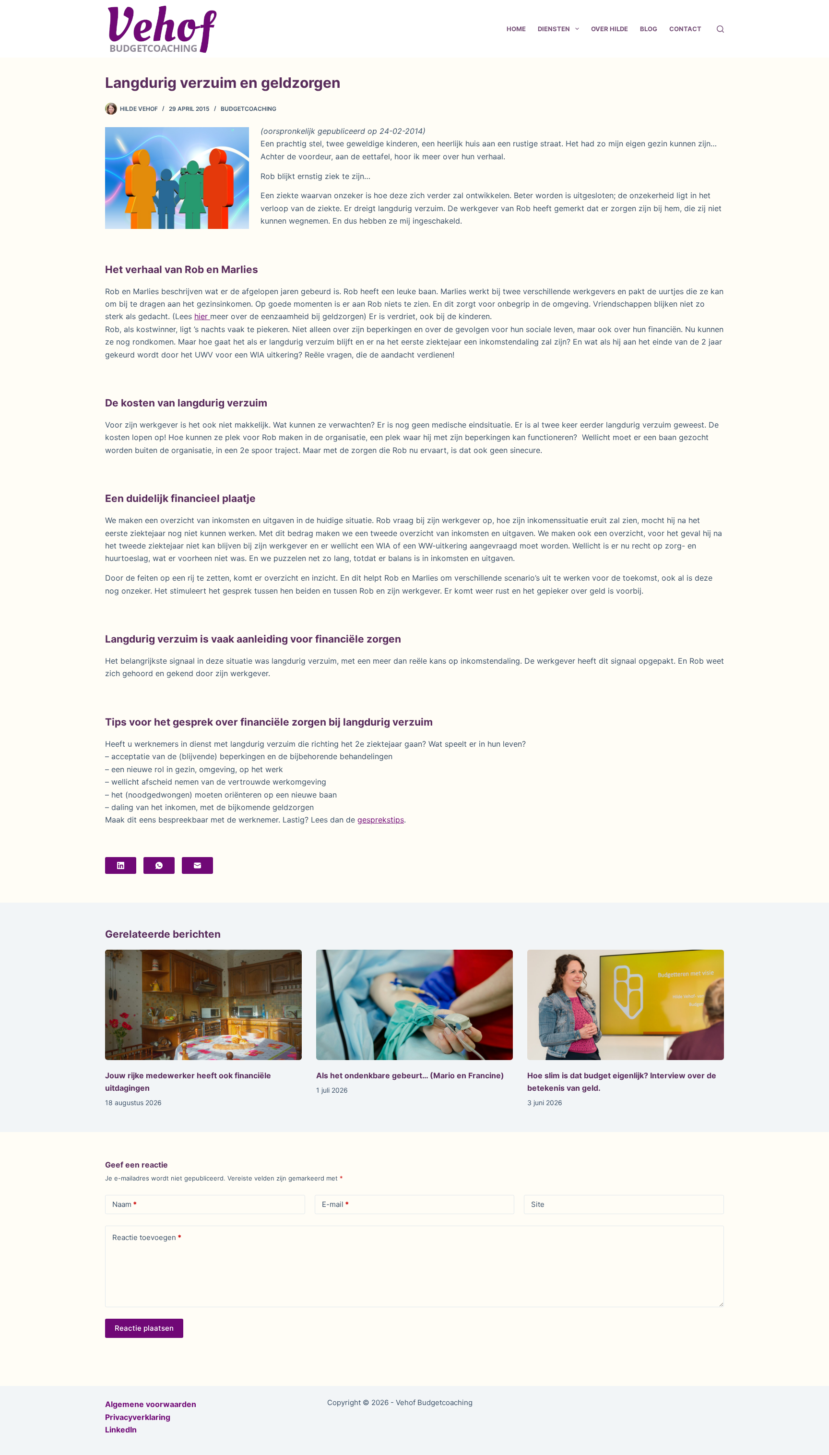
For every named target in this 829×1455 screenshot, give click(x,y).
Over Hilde (609, 29)
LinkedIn (121, 1429)
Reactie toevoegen (146, 1237)
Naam (124, 1204)
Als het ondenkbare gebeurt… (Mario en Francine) (410, 1075)
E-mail (335, 1204)
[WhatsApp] (159, 865)
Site (538, 1204)
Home (516, 29)
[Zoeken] (720, 29)
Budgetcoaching (248, 108)
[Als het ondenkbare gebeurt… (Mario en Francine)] (414, 1005)
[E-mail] (197, 865)
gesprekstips (380, 819)
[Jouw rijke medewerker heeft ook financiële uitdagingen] (203, 1005)
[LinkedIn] (120, 865)
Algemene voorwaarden (150, 1404)
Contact (685, 29)
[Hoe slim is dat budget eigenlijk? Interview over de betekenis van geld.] (625, 1005)
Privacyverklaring (137, 1417)
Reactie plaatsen (144, 1328)
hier (202, 316)
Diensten (554, 29)
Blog (648, 29)
